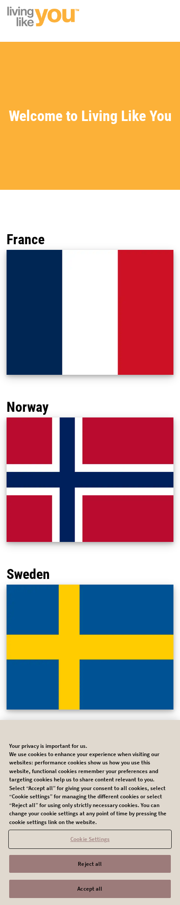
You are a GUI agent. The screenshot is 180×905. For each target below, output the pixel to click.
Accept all (89, 888)
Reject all (90, 864)
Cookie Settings (90, 839)
